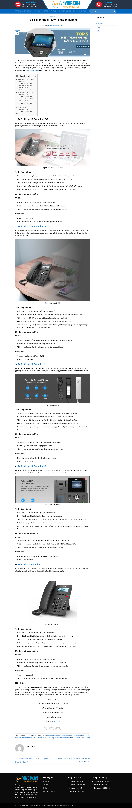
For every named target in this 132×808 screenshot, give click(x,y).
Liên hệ (68, 11)
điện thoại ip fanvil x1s (28, 737)
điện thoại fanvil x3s (63, 735)
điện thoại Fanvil (33, 70)
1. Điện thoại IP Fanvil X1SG (25, 79)
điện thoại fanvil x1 (54, 737)
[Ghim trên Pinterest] (56, 728)
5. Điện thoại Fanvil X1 (23, 107)
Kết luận (18, 114)
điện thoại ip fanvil (52, 735)
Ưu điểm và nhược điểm (25, 83)
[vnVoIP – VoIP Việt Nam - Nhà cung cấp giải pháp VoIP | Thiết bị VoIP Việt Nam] (66, 4)
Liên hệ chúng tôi (49, 791)
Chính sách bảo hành (76, 781)
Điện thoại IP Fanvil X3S (32, 466)
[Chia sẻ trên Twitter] (49, 728)
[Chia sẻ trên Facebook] (45, 728)
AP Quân (60, 25)
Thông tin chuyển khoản (77, 791)
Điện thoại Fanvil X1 (30, 564)
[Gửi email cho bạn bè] (52, 728)
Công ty (46, 781)
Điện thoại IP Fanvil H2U (32, 364)
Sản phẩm (27, 11)
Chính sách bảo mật (75, 788)
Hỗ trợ (45, 11)
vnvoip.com (56, 721)
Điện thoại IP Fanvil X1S (32, 226)
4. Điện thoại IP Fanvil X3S (24, 99)
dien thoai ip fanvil (65, 737)
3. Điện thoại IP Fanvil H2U (24, 92)
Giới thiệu (61, 11)
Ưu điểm (22, 105)
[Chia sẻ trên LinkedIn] (59, 728)
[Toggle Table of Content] (33, 76)
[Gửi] (114, 11)
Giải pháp (37, 11)
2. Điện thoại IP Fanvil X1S (24, 85)
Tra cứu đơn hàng (79, 11)
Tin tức (53, 11)
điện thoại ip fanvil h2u (42, 737)
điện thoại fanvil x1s (75, 735)
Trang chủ (19, 11)
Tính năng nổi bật (23, 81)
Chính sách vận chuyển (77, 785)
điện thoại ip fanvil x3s (77, 737)
